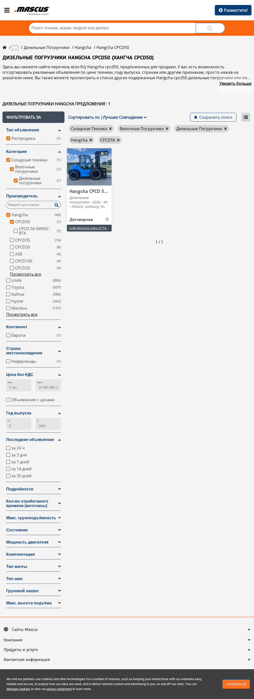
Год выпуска (18, 413)
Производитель (22, 196)
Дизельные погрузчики (46, 47)
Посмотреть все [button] (25, 274)
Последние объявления (30, 440)
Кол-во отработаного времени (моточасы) (27, 503)
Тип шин (14, 579)
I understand (236, 684)
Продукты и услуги (21, 650)
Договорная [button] (81, 220)
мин (9, 382)
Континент (16, 327)
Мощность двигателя (27, 542)
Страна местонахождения (24, 350)
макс (39, 382)
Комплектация (20, 554)
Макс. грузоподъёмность (31, 518)
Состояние (17, 530)
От (8, 420)
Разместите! (236, 10)
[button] (33, 117)
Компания (13, 640)
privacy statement (59, 689)
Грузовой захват (22, 591)
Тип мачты (16, 566)
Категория (16, 151)
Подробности (19, 489)
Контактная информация (27, 660)
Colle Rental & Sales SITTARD (90, 228)
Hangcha (83, 47)
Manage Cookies (18, 689)
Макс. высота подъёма (29, 603)
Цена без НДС (19, 374)
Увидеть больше (236, 83)
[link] (89, 166)
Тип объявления (22, 130)
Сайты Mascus (25, 629)
